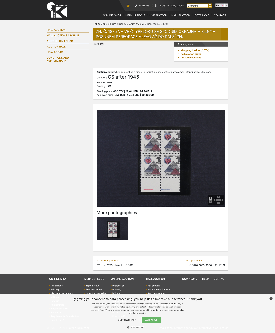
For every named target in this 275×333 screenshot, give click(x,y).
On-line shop (112, 15)
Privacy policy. (139, 313)
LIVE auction (158, 15)
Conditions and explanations (58, 59)
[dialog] (137, 313)
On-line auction (122, 278)
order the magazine (96, 293)
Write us (144, 5)
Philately (55, 289)
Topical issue (92, 285)
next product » (194, 260)
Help (205, 278)
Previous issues (94, 289)
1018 (165, 23)
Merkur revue (135, 15)
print (96, 44)
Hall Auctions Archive (63, 35)
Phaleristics (57, 285)
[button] (137, 327)
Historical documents (62, 293)
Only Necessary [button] (127, 319)
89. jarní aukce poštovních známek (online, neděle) (134, 23)
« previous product (107, 260)
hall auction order (191, 53)
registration (167, 5)
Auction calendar (60, 41)
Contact (220, 15)
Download (202, 15)
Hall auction (180, 15)
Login (180, 5)
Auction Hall (56, 46)
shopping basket (190, 50)
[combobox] (271, 298)
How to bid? (55, 52)
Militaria (116, 293)
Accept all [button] (151, 319)
